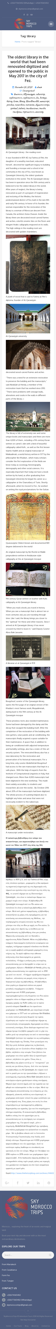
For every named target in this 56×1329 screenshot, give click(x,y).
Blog (26, 1326)
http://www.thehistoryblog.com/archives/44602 (32, 1173)
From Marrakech (9, 1264)
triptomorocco (28, 111)
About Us (35, 1326)
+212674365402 (14, 1295)
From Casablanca (9, 1270)
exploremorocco (15, 97)
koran (15, 101)
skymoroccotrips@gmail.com (19, 1305)
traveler (42, 108)
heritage (43, 97)
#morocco (18, 94)
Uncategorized (28, 90)
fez (37, 97)
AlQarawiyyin (29, 94)
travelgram (17, 111)
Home (17, 41)
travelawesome (32, 108)
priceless (10, 104)
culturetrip (40, 94)
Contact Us (46, 1326)
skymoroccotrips (42, 104)
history (9, 101)
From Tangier (8, 1281)
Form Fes (6, 1275)
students (21, 108)
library (22, 101)
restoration (29, 104)
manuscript (44, 101)
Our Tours (18, 1326)
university (39, 111)
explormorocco (29, 97)
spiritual (13, 108)
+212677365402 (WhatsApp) (19, 1300)
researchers (19, 104)
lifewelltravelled (32, 101)
